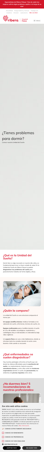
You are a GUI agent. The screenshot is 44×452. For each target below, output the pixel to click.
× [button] (41, 405)
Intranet (16, 13)
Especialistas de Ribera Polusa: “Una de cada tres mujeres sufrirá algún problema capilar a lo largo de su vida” (22, 4)
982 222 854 (33, 13)
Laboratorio (24, 13)
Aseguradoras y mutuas (21, 10)
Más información (24, 426)
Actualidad (9, 10)
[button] (22, 444)
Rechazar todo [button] (31, 448)
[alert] (22, 427)
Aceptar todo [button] (12, 448)
